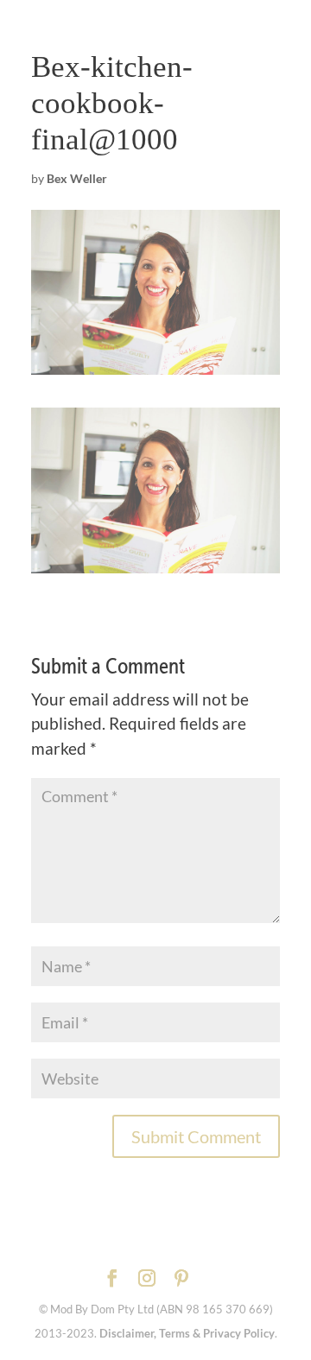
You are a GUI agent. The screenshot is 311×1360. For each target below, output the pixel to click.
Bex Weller (77, 178)
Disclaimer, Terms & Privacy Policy (187, 1333)
